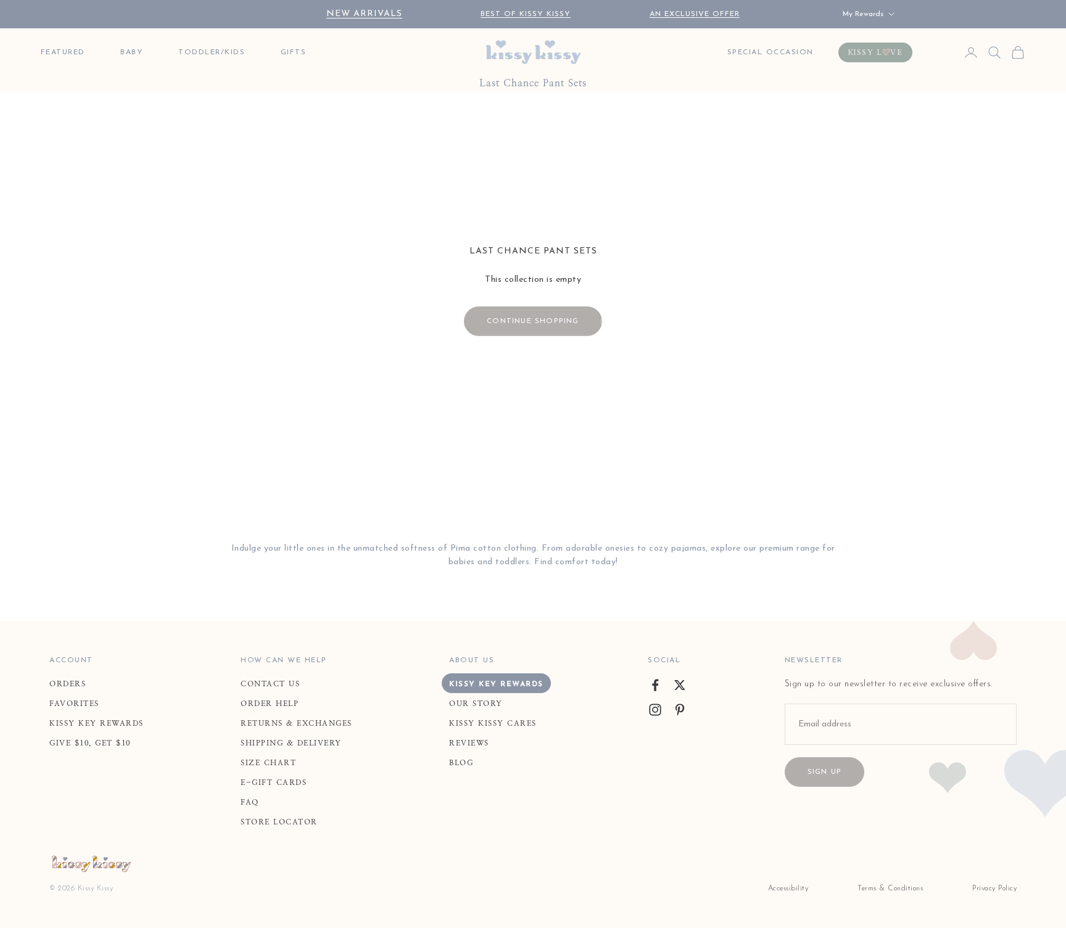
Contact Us (270, 684)
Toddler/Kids (211, 52)
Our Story (476, 703)
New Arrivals (364, 13)
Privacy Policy (994, 888)
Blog (461, 762)
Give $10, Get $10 (90, 743)
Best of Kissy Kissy (526, 14)
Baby (131, 52)
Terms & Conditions (890, 888)
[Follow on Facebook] (655, 685)
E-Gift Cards (274, 782)
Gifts (294, 52)
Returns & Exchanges (296, 723)
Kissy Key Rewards (96, 723)
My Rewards (863, 14)
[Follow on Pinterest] (679, 709)
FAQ (250, 802)
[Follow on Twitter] (679, 685)
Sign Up (824, 772)
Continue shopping (533, 321)
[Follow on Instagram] (655, 709)
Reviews (469, 743)
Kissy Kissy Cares (493, 723)
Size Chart (268, 762)
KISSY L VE (875, 52)
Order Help (270, 703)
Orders (67, 684)
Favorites (74, 703)
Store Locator (279, 822)
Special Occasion (770, 52)
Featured (63, 52)
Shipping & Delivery (291, 743)
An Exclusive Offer (695, 14)
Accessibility (788, 888)
